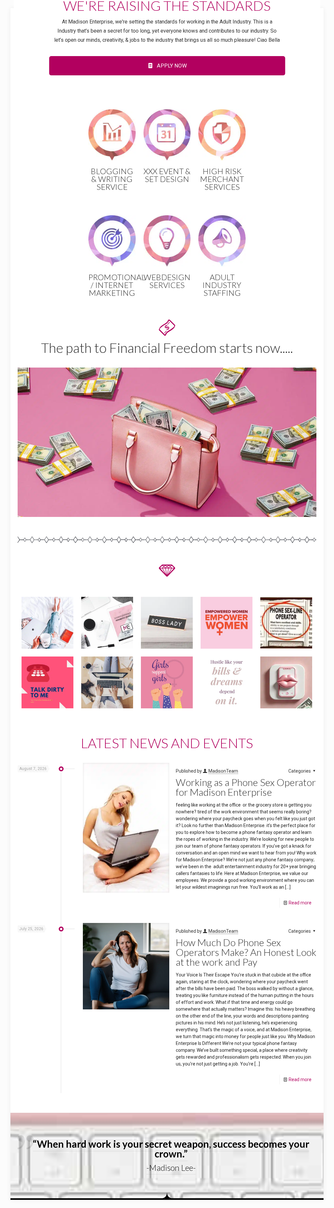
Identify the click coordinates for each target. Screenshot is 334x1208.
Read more (300, 902)
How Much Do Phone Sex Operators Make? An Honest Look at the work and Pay (246, 952)
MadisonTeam (223, 771)
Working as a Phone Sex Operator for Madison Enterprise (246, 787)
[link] (167, 442)
